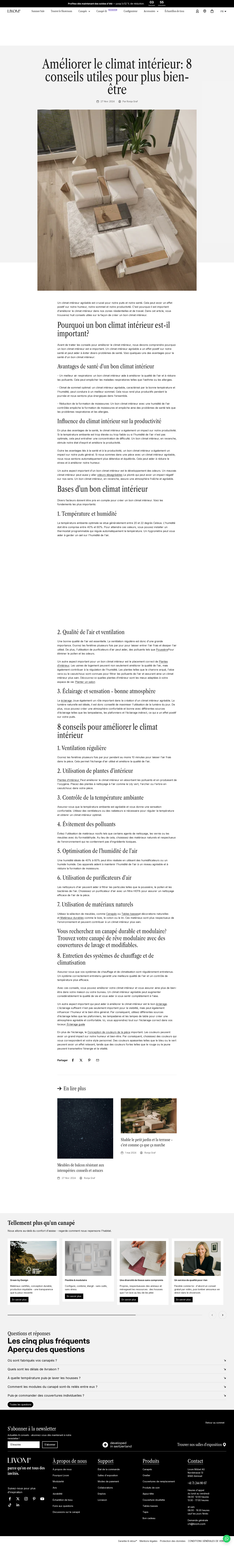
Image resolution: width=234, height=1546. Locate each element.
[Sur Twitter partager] (81, 1060)
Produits (151, 1461)
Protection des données (172, 1541)
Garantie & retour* (127, 1541)
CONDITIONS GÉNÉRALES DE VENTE (207, 1541)
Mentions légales (148, 1541)
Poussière (162, 649)
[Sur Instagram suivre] (26, 1499)
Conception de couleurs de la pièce (109, 1032)
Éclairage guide (76, 1024)
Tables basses (129, 913)
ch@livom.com (196, 1523)
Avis (55, 1487)
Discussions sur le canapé (66, 1512)
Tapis (145, 1512)
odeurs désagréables (109, 474)
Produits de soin (151, 1487)
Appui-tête (148, 1493)
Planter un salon (85, 681)
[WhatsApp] (226, 1538)
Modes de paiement (108, 1481)
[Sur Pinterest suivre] (34, 1499)
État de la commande (109, 1469)
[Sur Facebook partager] (73, 1060)
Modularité (58, 1481)
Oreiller (146, 1475)
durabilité (57, 1493)
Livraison (102, 1500)
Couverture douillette (154, 1500)
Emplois (102, 1493)
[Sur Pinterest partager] (89, 1060)
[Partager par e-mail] (97, 1060)
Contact (195, 1461)
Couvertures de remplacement (159, 1481)
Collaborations (105, 1487)
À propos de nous (70, 1461)
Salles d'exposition (108, 1475)
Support (105, 1461)
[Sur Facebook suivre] (10, 1499)
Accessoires (149, 11)
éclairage (66, 700)
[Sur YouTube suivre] (42, 1499)
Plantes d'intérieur (68, 780)
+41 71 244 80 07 (197, 1483)
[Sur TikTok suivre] (10, 1505)
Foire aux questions (63, 1506)
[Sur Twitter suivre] (18, 1499)
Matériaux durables (72, 917)
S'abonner (49, 1444)
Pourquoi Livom (61, 1475)
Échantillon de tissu (63, 1500)
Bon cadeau (149, 1518)
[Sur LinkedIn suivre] (18, 1505)
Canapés (82, 11)
